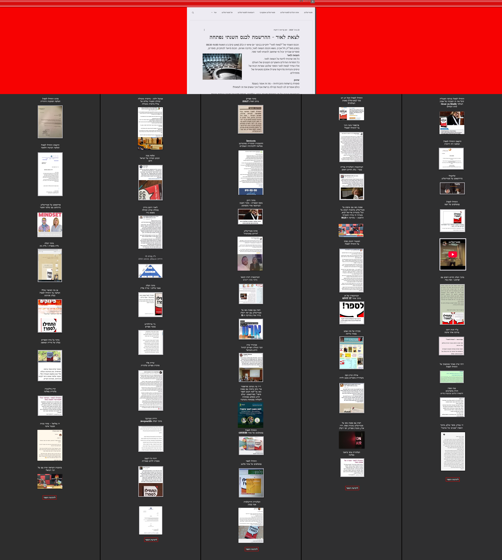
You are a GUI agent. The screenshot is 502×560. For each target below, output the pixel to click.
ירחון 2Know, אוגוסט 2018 (149, 259)
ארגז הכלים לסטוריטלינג (289, 12)
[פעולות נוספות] (204, 29)
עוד (215, 12)
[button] (193, 12)
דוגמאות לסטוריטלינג (246, 12)
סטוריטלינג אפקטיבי (267, 12)
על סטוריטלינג (227, 12)
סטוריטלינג (308, 12)
